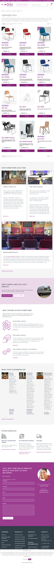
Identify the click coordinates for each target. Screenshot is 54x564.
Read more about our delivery (44, 452)
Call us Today (19, 295)
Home (4, 10)
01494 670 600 (49, 0)
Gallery (13, 0)
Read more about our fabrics (9, 449)
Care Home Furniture (20, 543)
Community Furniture (20, 545)
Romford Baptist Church (13, 256)
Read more (6, 216)
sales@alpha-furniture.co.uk (34, 0)
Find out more (7, 295)
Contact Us (18, 0)
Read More (46, 20)
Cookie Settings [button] (25, 559)
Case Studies (5, 540)
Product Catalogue (6, 544)
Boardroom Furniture (20, 541)
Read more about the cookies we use (27, 562)
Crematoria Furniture (20, 537)
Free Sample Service (33, 538)
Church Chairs (13, 10)
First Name (5, 480)
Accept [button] (30, 559)
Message (4, 503)
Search (48, 5)
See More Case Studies (7, 271)
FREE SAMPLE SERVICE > (22, 4)
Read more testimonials (8, 419)
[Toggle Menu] (51, 8)
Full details (9, 54)
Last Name (5, 486)
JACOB (6, 192)
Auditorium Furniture (20, 539)
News (9, 0)
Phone (4, 497)
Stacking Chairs (18, 547)
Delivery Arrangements (33, 549)
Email (4, 492)
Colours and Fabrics (33, 547)
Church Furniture (8, 10)
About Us (4, 0)
